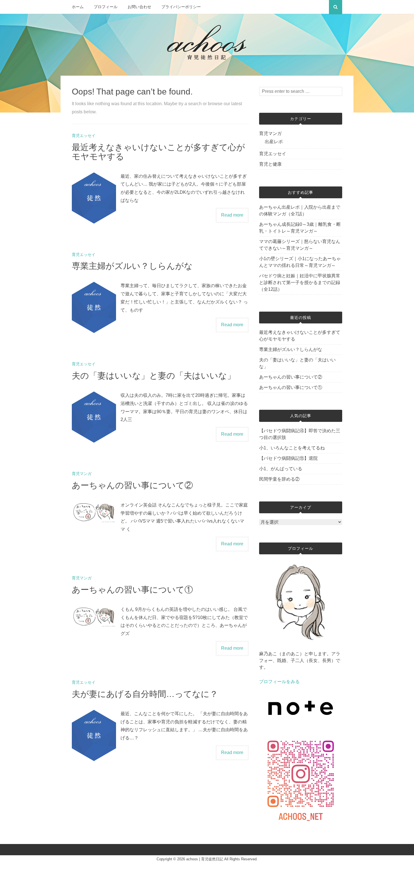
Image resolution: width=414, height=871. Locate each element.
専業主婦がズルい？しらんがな (132, 266)
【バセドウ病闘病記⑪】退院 (288, 458)
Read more (232, 215)
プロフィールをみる (279, 681)
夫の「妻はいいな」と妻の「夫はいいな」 (153, 375)
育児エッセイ (83, 135)
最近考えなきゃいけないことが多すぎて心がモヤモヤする (299, 335)
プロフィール (105, 6)
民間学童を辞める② (279, 479)
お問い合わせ (139, 6)
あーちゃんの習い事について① (132, 589)
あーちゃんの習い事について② (132, 485)
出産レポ (274, 141)
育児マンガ (82, 473)
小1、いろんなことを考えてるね (292, 447)
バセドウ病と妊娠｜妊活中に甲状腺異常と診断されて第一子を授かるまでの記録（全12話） (299, 282)
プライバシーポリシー (181, 6)
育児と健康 (270, 164)
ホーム (78, 6)
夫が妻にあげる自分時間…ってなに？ (145, 694)
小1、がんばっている (280, 468)
